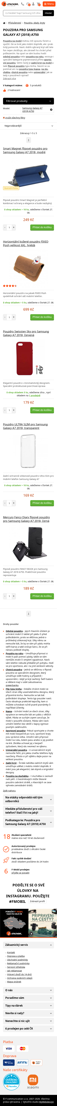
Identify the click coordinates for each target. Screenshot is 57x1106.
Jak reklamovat (14, 970)
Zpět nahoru (9, 790)
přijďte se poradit (20, 872)
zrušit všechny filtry (15, 117)
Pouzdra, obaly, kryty (34, 22)
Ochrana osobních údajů (19, 978)
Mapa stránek (14, 981)
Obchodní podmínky (17, 959)
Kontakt (11, 952)
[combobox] (27, 125)
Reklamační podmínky (18, 963)
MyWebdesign (46, 1101)
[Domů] (3, 23)
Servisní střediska (16, 967)
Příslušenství (14, 22)
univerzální (39, 72)
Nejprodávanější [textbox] (13, 125)
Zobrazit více (9, 78)
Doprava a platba (16, 956)
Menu (50, 3)
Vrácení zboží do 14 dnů (19, 974)
